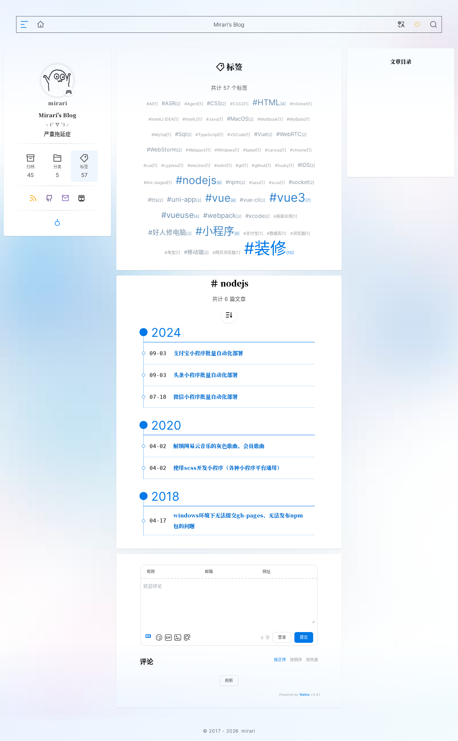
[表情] (159, 637)
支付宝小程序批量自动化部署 (208, 353)
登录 (282, 637)
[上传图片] (178, 637)
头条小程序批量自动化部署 (205, 375)
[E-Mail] (65, 198)
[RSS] (33, 198)
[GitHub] (49, 198)
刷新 (229, 680)
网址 (267, 571)
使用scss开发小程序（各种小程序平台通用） (227, 468)
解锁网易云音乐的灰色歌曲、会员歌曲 (219, 446)
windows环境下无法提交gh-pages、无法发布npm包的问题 (238, 520)
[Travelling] (81, 198)
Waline (304, 694)
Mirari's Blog (57, 115)
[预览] (187, 637)
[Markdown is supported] (150, 637)
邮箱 (209, 571)
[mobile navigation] (24, 24)
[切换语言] (401, 24)
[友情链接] (57, 222)
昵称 (151, 571)
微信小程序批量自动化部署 (205, 396)
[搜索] (433, 24)
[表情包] (168, 637)
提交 (304, 637)
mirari (57, 103)
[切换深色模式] (417, 24)
